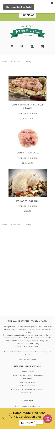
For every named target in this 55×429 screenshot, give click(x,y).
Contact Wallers (27, 371)
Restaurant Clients (27, 382)
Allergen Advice (27, 393)
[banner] (27, 32)
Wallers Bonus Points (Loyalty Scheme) (27, 389)
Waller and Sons (27, 113)
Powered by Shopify (27, 359)
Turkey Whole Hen (27, 201)
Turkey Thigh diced (27, 153)
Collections (16, 61)
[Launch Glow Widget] (47, 418)
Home (4, 61)
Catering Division (27, 386)
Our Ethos (27, 378)
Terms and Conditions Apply (27, 343)
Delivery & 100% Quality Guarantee (27, 375)
